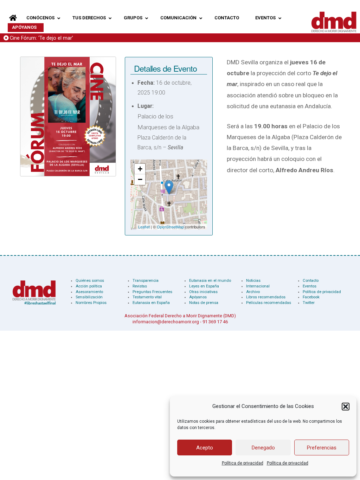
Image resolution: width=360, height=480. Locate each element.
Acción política (89, 286)
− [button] (140, 179)
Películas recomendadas (268, 302)
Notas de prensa (203, 302)
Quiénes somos (90, 280)
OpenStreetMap (170, 226)
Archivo (253, 292)
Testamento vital (147, 297)
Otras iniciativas (203, 292)
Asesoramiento (89, 292)
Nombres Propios (91, 302)
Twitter (309, 302)
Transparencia (146, 280)
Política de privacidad (242, 463)
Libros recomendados (265, 297)
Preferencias (321, 448)
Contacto (311, 280)
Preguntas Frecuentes (152, 292)
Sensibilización (89, 297)
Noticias (253, 280)
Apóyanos (198, 297)
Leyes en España (204, 286)
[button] (345, 406)
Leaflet (144, 226)
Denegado (263, 448)
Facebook (311, 297)
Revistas (140, 286)
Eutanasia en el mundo (210, 280)
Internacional (258, 286)
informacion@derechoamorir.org (166, 321)
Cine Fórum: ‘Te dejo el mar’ (41, 38)
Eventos (309, 286)
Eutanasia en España (151, 302)
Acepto (204, 448)
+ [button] (140, 168)
